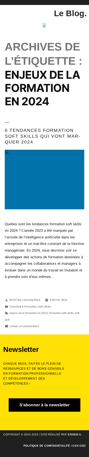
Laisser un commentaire (24, 326)
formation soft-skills (61, 313)
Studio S (74, 434)
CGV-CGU (79, 445)
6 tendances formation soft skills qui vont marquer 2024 (42, 136)
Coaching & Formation (23, 306)
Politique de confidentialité (47, 445)
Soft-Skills (44, 306)
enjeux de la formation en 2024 (29, 313)
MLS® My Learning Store (25, 299)
